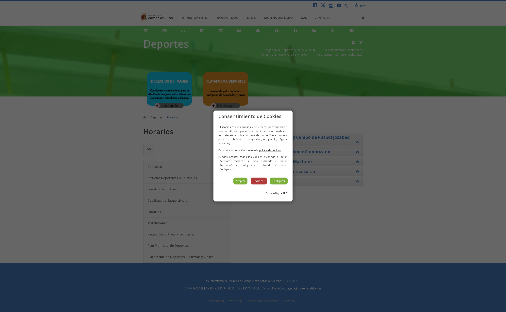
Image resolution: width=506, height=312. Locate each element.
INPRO (284, 193)
